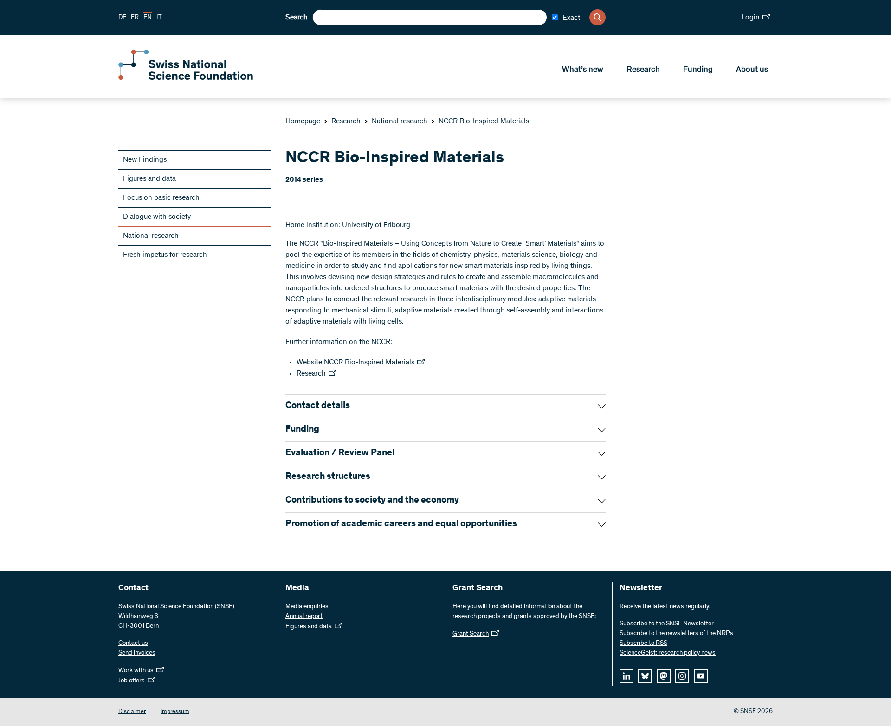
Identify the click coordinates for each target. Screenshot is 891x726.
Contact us (133, 643)
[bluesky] (645, 676)
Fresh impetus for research (165, 255)
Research (643, 70)
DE (122, 17)
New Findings (145, 160)
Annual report (304, 616)
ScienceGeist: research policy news (668, 653)
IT (159, 17)
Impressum (175, 712)
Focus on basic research (161, 198)
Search (296, 17)
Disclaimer (132, 712)
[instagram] (682, 676)
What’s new (582, 70)
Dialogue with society (157, 217)
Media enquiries (307, 607)
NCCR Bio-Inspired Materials (484, 121)
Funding (698, 70)
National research (399, 121)
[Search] (597, 17)
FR (135, 17)
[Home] (185, 78)
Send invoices (136, 653)
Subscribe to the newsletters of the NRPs (676, 633)
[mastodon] (664, 676)
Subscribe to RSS (643, 643)
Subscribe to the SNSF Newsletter (667, 624)
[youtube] (701, 676)
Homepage (302, 121)
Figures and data (149, 179)
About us (752, 70)
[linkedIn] (626, 676)
